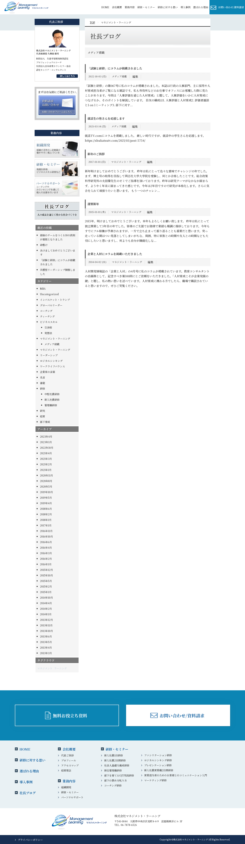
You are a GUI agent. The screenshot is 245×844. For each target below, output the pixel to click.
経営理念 (66, 770)
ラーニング (60, 668)
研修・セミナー (146, 7)
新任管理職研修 (113, 770)
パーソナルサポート (72, 797)
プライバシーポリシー (30, 839)
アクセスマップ (70, 765)
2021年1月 (45, 470)
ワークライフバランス (52, 366)
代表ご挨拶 (67, 755)
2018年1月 (45, 520)
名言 (42, 377)
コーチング (46, 311)
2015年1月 (45, 592)
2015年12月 (46, 570)
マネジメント (44, 668)
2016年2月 (46, 558)
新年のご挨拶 (96, 154)
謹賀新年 (93, 204)
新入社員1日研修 (113, 755)
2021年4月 (46, 453)
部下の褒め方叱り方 (115, 780)
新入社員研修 (52, 399)
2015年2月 (46, 586)
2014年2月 (46, 608)
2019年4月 (46, 503)
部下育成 (45, 422)
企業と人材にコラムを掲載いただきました (115, 254)
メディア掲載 (51, 344)
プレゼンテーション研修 (158, 765)
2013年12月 (46, 620)
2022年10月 (46, 447)
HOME (105, 7)
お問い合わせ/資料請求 (231, 7)
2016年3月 (46, 553)
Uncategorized (49, 294)
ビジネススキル (49, 322)
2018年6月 (46, 508)
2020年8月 (46, 481)
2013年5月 (46, 642)
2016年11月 (46, 531)
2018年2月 (46, 514)
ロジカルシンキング (51, 361)
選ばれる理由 (200, 7)
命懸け (44, 245)
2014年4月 (46, 603)
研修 (42, 388)
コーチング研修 (113, 785)
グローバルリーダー (51, 305)
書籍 (42, 383)
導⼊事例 (185, 7)
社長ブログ (28, 792)
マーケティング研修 (155, 780)
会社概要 (117, 7)
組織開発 (66, 787)
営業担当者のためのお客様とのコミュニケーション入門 (175, 775)
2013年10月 (46, 631)
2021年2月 (46, 464)
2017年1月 (45, 525)
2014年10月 (46, 597)
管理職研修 (50, 405)
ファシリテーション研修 (158, 755)
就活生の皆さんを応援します (106, 118)
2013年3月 (46, 653)
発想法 (48, 333)
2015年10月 (46, 575)
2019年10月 (46, 492)
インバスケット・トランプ (55, 299)
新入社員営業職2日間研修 (158, 770)
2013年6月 (46, 636)
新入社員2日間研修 (115, 760)
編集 (135, 77)
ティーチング (47, 316)
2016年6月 (46, 542)
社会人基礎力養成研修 (116, 765)
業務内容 (130, 7)
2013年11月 (46, 625)
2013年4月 (46, 647)
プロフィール (68, 760)
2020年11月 (46, 475)
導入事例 (26, 782)
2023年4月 (46, 436)
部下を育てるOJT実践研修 (119, 775)
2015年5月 (46, 581)
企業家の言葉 (47, 372)
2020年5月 (46, 486)
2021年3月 (46, 459)
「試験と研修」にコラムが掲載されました (115, 68)
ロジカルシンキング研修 (158, 760)
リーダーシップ (49, 355)
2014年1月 (45, 614)
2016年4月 (46, 547)
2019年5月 (46, 497)
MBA (43, 288)
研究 (42, 411)
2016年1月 (45, 564)
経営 (42, 416)
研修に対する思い (168, 7)
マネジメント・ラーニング (55, 338)
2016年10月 (46, 536)
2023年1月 (46, 442)
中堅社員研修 (52, 394)
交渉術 (48, 327)
